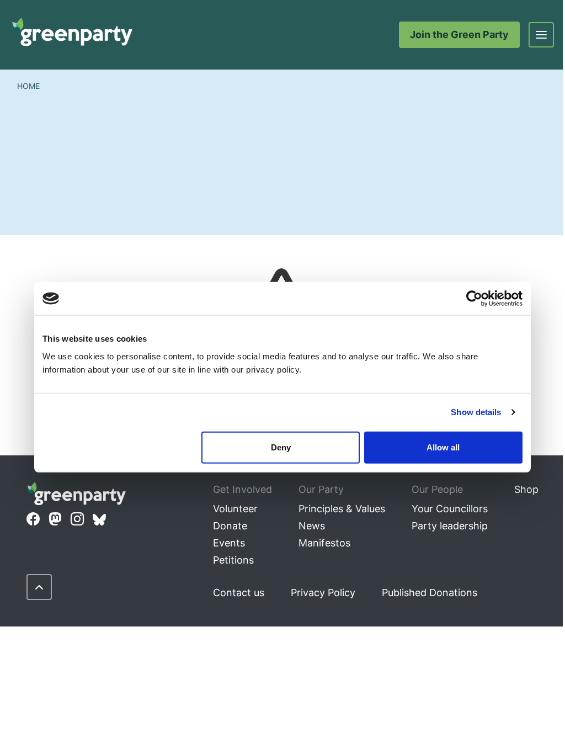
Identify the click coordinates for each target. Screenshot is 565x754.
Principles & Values (342, 508)
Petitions (233, 560)
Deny (281, 447)
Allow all (443, 447)
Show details (476, 412)
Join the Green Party (459, 34)
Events (229, 543)
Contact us (238, 592)
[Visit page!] (33, 519)
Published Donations (429, 592)
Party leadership (450, 526)
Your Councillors (450, 508)
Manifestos (324, 543)
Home (28, 86)
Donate (230, 526)
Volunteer (235, 508)
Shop (526, 489)
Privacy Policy (323, 592)
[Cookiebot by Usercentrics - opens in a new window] (474, 298)
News (312, 526)
